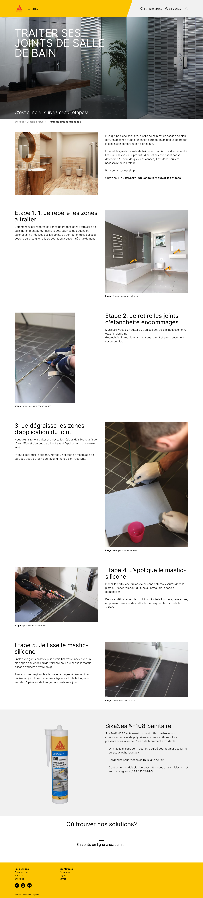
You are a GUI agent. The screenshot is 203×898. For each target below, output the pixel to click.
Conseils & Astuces (36, 122)
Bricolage (19, 122)
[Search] (186, 9)
